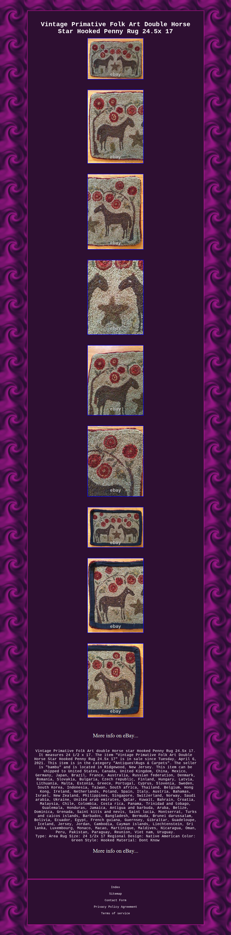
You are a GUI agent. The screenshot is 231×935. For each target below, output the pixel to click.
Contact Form (115, 900)
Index (115, 887)
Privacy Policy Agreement (115, 907)
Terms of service (115, 913)
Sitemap (115, 894)
